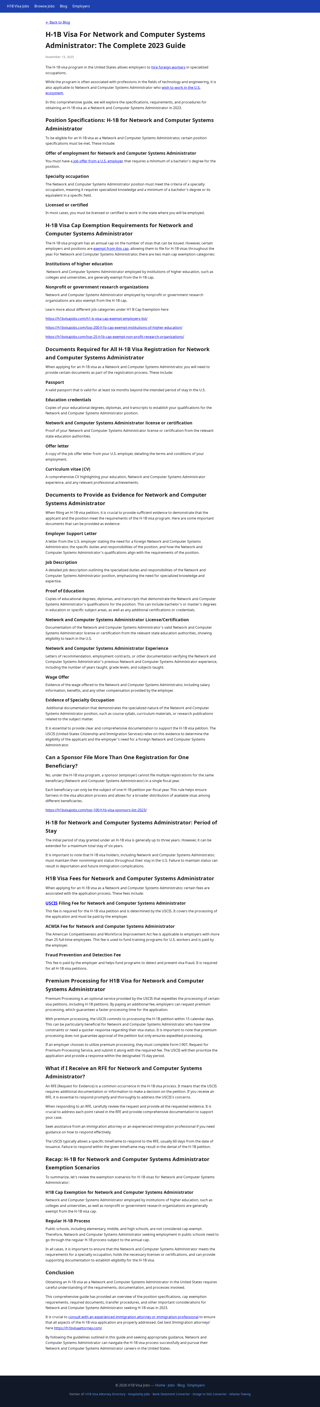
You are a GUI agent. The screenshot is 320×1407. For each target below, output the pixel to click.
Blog (63, 6)
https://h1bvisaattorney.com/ (78, 1328)
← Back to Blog (57, 22)
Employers (81, 6)
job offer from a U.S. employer (97, 161)
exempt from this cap (111, 248)
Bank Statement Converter (171, 1394)
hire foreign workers (168, 67)
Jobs (171, 1385)
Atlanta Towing (240, 1394)
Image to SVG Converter (210, 1394)
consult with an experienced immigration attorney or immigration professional (133, 1316)
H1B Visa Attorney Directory (105, 1394)
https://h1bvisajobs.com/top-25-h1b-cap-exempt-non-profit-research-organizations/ (114, 336)
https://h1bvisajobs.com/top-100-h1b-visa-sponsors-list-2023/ (96, 810)
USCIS (51, 903)
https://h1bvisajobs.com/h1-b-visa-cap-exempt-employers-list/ (96, 318)
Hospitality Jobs (139, 1394)
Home (160, 1385)
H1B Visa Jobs (18, 6)
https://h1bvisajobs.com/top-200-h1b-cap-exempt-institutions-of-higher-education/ (113, 327)
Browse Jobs (44, 6)
